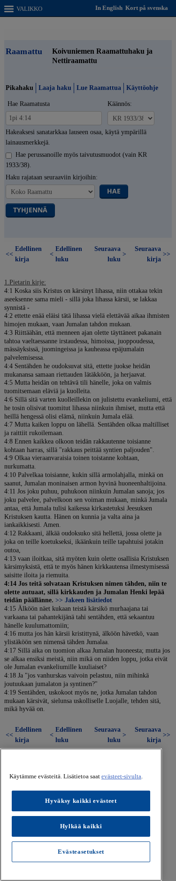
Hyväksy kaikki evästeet (80, 800)
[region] (81, 814)
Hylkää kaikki (81, 826)
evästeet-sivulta (121, 776)
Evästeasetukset (81, 851)
